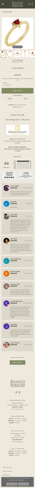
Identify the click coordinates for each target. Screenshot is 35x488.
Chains (19, 150)
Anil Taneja (13, 239)
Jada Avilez (13, 324)
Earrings (10, 149)
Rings (5, 149)
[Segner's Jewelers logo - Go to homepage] (17, 4)
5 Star (14, 161)
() (30, 161)
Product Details (17, 115)
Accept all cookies (23, 484)
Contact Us (6, 475)
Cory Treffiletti (14, 186)
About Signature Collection (17, 120)
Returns (25, 98)
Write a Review (17, 362)
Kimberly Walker (15, 271)
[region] (17, 33)
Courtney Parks (15, 284)
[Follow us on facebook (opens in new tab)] (16, 392)
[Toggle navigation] (3, 4)
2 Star (14, 166)
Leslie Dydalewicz (15, 259)
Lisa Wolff (13, 201)
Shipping (10, 98)
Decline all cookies (12, 484)
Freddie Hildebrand (16, 301)
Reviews (17, 157)
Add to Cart (17, 91)
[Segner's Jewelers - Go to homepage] (17, 383)
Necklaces (22, 149)
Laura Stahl (13, 214)
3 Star (14, 164)
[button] (29, 4)
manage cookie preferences (16, 480)
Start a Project (7, 471)
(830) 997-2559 (17, 62)
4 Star (14, 162)
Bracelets (28, 149)
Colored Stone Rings (7, 11)
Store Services (7, 467)
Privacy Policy (24, 478)
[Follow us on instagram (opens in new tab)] (19, 392)
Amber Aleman (15, 343)
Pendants (15, 149)
